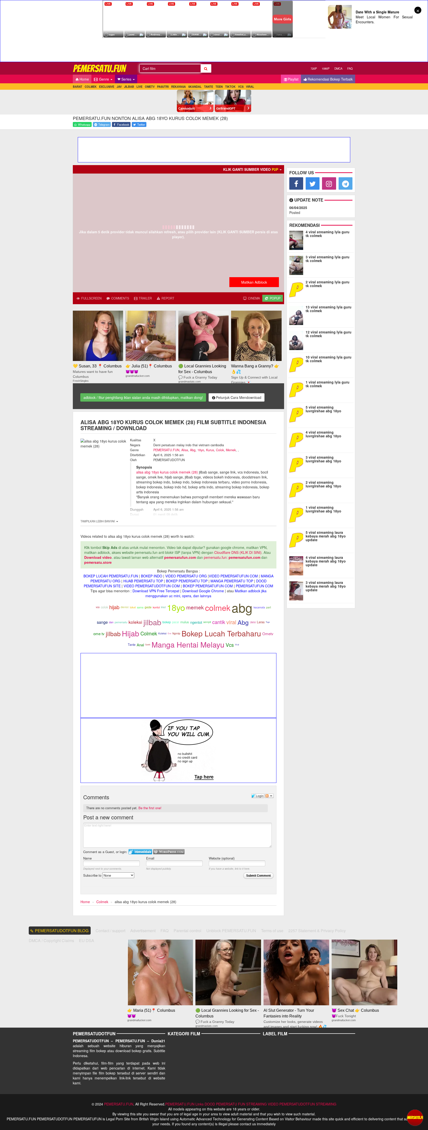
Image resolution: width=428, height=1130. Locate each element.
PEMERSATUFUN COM (254, 585)
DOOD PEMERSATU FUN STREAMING (236, 1103)
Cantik (147, 644)
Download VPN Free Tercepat (156, 590)
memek (195, 607)
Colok (220, 450)
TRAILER (145, 298)
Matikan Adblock (254, 282)
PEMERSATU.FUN (166, 450)
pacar (175, 622)
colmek (217, 607)
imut (163, 607)
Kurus (210, 450)
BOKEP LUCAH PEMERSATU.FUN (110, 575)
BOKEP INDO (151, 575)
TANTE (208, 87)
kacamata (259, 607)
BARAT (77, 87)
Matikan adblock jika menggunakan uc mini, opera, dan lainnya (206, 593)
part (268, 607)
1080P (325, 68)
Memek (231, 450)
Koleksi (162, 633)
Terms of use (272, 930)
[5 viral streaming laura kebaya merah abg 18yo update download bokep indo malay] (297, 539)
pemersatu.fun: (216, 557)
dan (111, 622)
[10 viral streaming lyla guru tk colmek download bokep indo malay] (296, 364)
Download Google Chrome (203, 590)
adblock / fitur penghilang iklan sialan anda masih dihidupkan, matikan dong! (143, 397)
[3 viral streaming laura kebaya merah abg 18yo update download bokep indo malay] (297, 589)
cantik (218, 621)
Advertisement (143, 930)
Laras (261, 622)
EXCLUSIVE (106, 87)
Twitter (140, 124)
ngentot (196, 622)
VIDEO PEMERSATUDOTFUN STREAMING (302, 1103)
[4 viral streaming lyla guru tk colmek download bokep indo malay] (297, 239)
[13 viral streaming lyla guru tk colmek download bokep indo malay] (297, 314)
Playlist (293, 79)
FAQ (350, 68)
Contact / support (110, 930)
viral (231, 622)
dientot (125, 607)
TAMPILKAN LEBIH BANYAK (98, 521)
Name (87, 858)
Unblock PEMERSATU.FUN (231, 930)
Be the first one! (149, 807)
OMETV (150, 87)
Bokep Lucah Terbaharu (221, 633)
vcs (98, 607)
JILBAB (129, 87)
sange (102, 622)
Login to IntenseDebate (140, 851)
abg (242, 607)
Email (150, 858)
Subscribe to (92, 875)
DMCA (338, 68)
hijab (114, 607)
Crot (169, 633)
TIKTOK (230, 87)
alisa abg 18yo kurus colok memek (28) (167, 472)
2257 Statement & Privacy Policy (317, 930)
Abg (192, 450)
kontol (156, 607)
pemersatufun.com (180, 557)
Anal (140, 644)
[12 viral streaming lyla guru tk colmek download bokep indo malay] (297, 339)
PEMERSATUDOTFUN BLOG (62, 930)
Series (126, 79)
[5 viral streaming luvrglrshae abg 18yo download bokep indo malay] (297, 414)
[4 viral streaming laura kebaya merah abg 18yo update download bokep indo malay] (297, 564)
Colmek (148, 633)
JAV (119, 87)
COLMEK (91, 87)
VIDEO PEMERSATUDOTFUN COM (152, 585)
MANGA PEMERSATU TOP (232, 580)
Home (84, 79)
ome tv (99, 633)
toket (133, 607)
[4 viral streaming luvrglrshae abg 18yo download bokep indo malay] (297, 439)
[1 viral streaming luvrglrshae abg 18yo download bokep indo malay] (296, 514)
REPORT (167, 298)
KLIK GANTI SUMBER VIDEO (250, 169)
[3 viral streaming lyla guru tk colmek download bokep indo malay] (297, 264)
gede (148, 607)
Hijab (130, 633)
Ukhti (253, 622)
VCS (240, 87)
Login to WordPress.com (169, 851)
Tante (131, 644)
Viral (237, 644)
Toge (268, 622)
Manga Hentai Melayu (188, 644)
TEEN (219, 87)
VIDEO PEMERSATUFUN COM (233, 575)
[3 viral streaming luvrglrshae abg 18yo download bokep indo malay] (297, 464)
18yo (200, 450)
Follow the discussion (269, 796)
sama (140, 607)
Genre (104, 79)
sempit (207, 622)
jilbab (152, 622)
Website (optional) (222, 858)
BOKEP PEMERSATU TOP (187, 580)
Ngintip (176, 633)
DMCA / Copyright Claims (51, 940)
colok (104, 607)
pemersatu (121, 622)
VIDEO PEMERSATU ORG (186, 575)
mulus (184, 622)
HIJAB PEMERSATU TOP (143, 580)
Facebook (122, 124)
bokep (166, 622)
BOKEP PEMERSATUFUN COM (208, 585)
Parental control (187, 930)
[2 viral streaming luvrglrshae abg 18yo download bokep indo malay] (297, 489)
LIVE (139, 87)
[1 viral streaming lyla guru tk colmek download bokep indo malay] (297, 389)
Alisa (184, 450)
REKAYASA (178, 87)
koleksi (135, 622)
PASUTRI (163, 87)
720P (314, 68)
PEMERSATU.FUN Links (184, 1103)
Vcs (230, 644)
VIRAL (250, 87)
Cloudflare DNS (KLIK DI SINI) (238, 552)
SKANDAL (195, 87)
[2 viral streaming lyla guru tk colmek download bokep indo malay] (297, 289)
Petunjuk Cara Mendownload (238, 397)
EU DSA (86, 940)
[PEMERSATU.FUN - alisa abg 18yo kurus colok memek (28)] (100, 68)
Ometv (267, 633)
